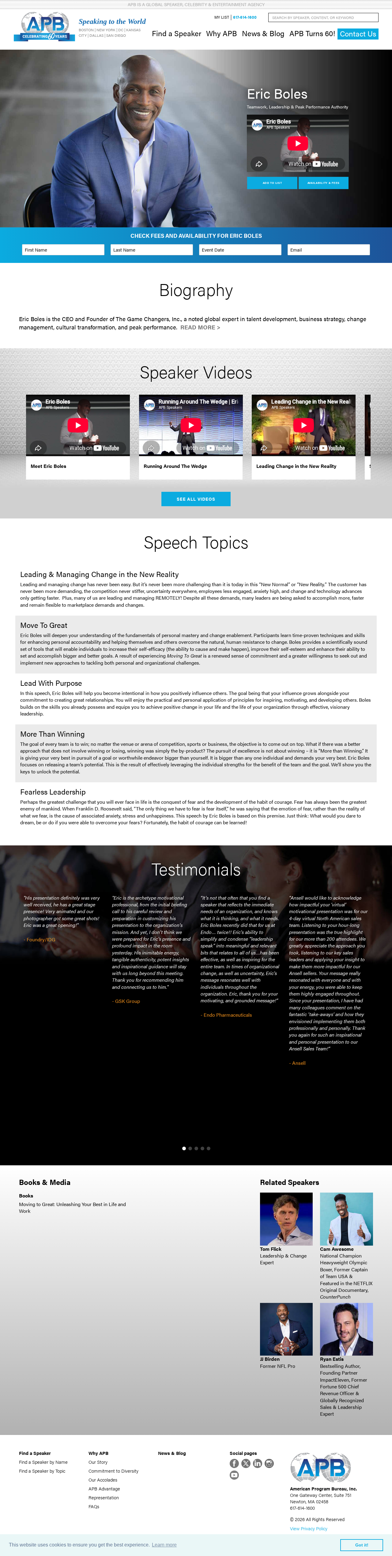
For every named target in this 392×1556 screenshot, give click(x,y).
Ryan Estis (332, 1358)
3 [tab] (196, 1148)
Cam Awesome (337, 1248)
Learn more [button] (164, 1544)
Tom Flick (270, 1248)
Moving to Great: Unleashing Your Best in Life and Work (72, 1207)
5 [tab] (208, 1148)
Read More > (200, 327)
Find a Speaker (176, 33)
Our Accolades (103, 1479)
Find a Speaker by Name (43, 1462)
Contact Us (358, 33)
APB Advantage (104, 1488)
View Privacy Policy (308, 1528)
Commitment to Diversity (113, 1470)
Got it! (361, 1545)
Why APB (221, 33)
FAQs (94, 1506)
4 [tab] (202, 1148)
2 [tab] (190, 1148)
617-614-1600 (245, 17)
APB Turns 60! (312, 33)
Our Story (98, 1462)
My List (221, 17)
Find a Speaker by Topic (42, 1470)
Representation (104, 1497)
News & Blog (263, 33)
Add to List (272, 183)
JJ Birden (270, 1358)
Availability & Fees (323, 183)
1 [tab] (184, 1148)
